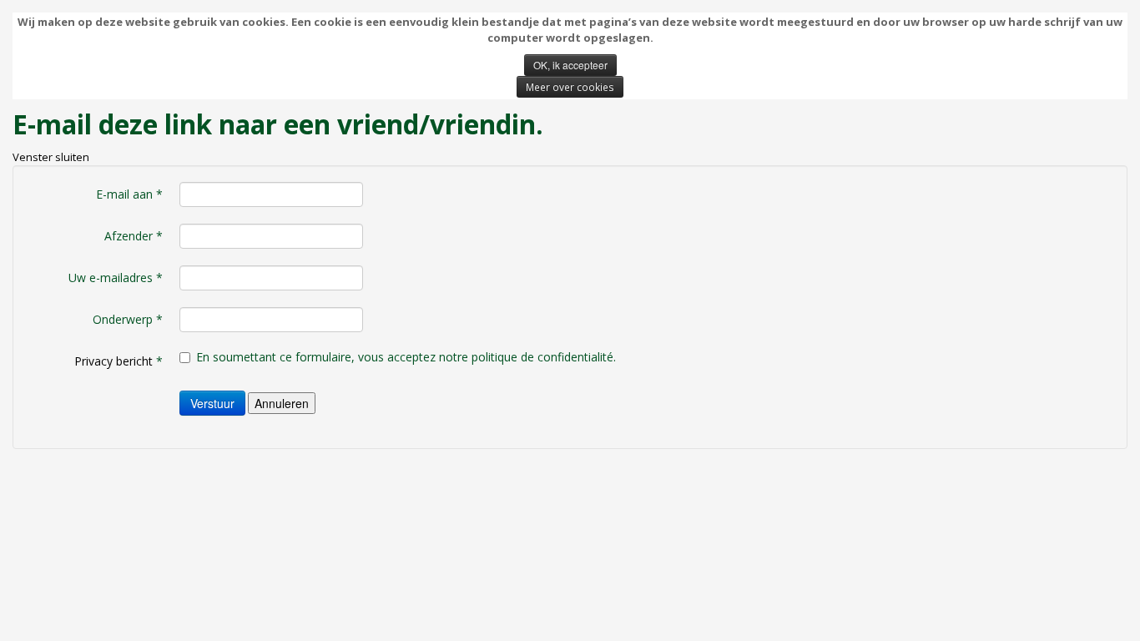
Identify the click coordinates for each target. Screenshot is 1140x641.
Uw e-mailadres (115, 277)
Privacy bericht (113, 361)
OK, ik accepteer (570, 65)
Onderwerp (128, 319)
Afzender (133, 236)
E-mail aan (129, 194)
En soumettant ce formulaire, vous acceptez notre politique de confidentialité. (406, 357)
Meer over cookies (570, 86)
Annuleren (282, 403)
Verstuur (212, 403)
